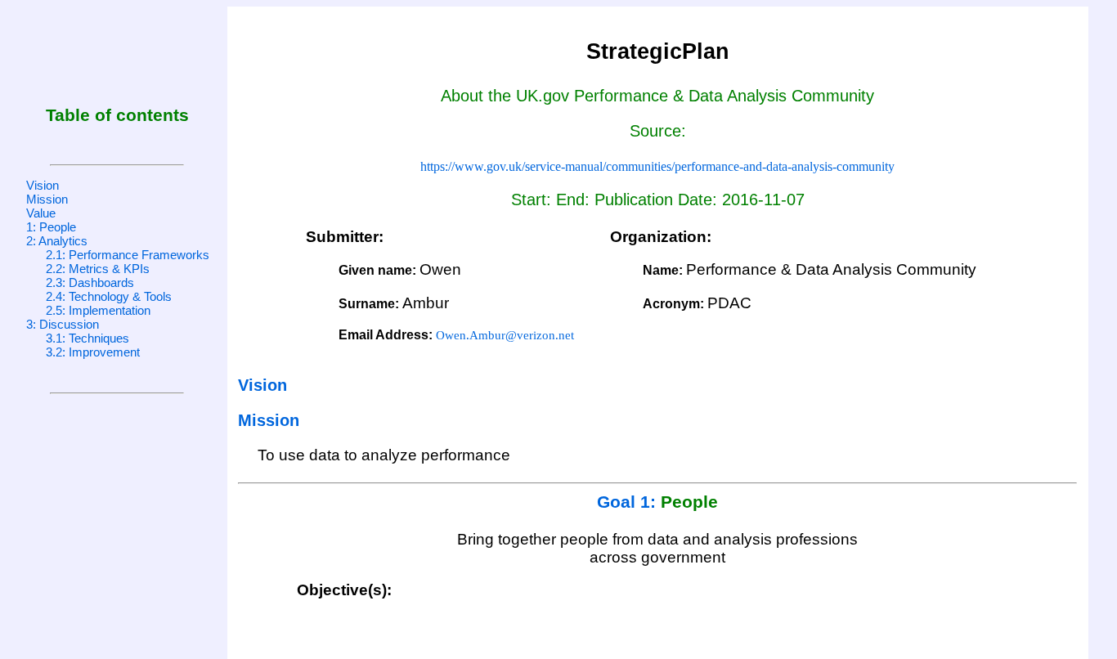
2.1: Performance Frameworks (127, 255)
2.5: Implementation (98, 310)
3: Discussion (62, 324)
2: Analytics (56, 241)
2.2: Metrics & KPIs (98, 269)
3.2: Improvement (93, 352)
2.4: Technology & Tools (109, 296)
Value (41, 213)
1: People (51, 227)
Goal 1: (629, 502)
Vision (42, 185)
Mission (47, 199)
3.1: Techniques (87, 338)
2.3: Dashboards (90, 282)
